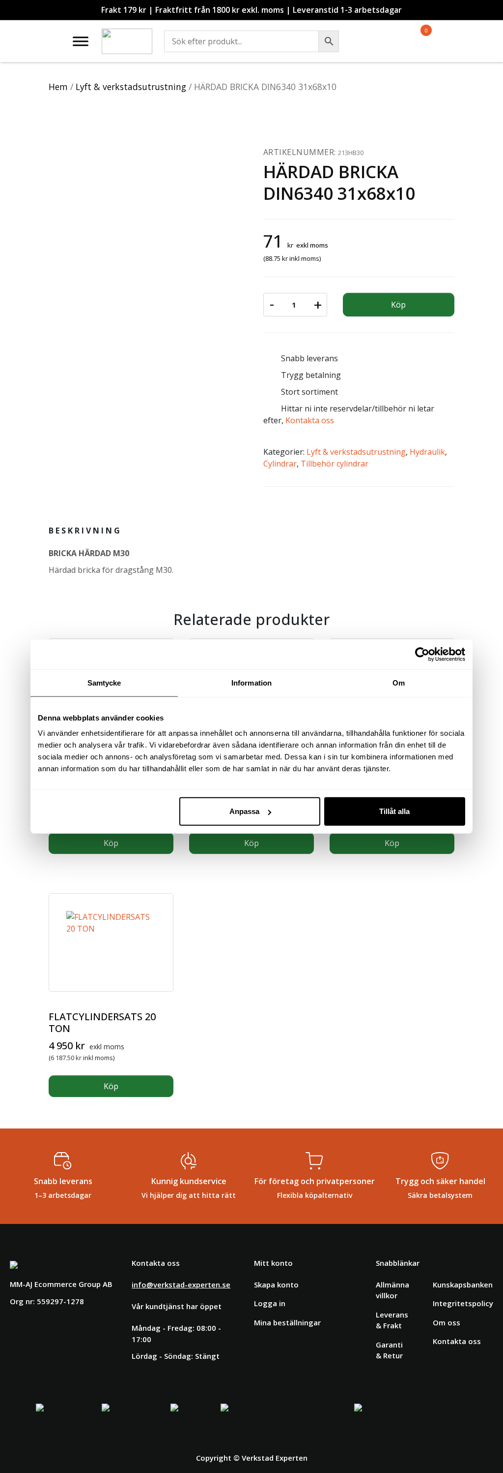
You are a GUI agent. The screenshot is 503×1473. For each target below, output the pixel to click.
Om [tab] (398, 682)
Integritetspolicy (463, 1303)
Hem (58, 87)
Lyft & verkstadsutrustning (131, 87)
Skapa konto (276, 1284)
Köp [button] (111, 843)
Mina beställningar (287, 1322)
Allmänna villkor (392, 1290)
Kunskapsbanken (463, 1284)
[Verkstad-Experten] (127, 34)
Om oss (446, 1322)
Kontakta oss (309, 420)
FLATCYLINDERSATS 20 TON (102, 1022)
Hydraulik (427, 451)
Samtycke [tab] (104, 682)
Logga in (269, 1303)
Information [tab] (251, 682)
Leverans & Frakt (392, 1320)
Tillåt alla (394, 811)
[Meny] (80, 41)
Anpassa (244, 811)
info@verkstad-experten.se (181, 1284)
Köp (398, 304)
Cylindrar (280, 463)
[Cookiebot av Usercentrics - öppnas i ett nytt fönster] (422, 654)
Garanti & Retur (389, 1350)
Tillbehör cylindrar (334, 463)
